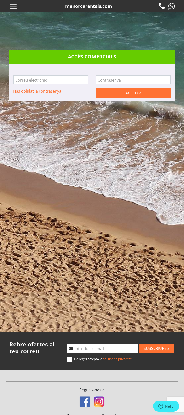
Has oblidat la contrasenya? (38, 91)
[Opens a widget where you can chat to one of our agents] (166, 407)
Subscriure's (157, 348)
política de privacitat (117, 359)
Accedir (133, 93)
